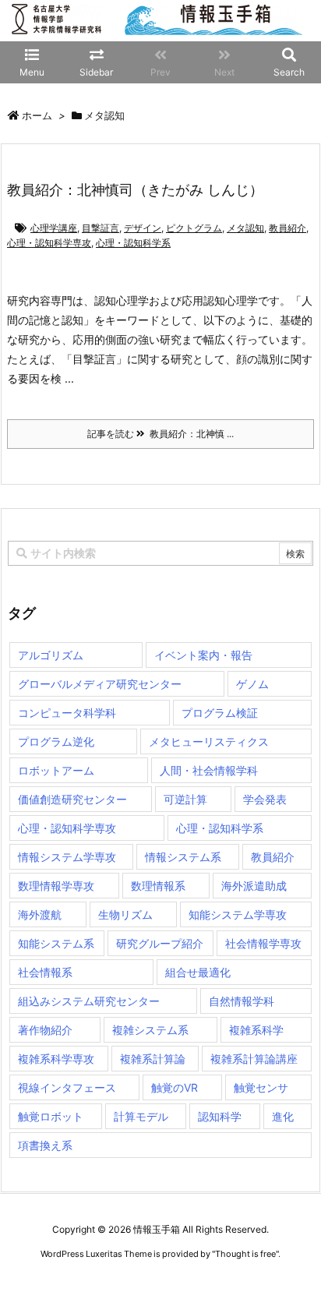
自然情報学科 (241, 1001)
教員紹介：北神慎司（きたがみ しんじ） (135, 190)
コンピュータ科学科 (67, 712)
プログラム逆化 (56, 741)
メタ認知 (245, 228)
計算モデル (141, 1116)
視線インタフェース (67, 1087)
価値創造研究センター (72, 799)
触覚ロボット (50, 1116)
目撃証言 (100, 228)
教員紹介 (287, 228)
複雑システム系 (150, 1029)
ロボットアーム (56, 770)
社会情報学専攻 (263, 943)
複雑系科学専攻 (56, 1058)
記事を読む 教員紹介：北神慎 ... (160, 433)
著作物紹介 (45, 1029)
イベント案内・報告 (203, 655)
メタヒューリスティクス (209, 741)
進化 (283, 1116)
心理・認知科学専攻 (49, 243)
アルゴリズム (50, 655)
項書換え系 (45, 1145)
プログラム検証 (220, 712)
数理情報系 (158, 885)
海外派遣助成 (254, 885)
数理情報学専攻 (56, 885)
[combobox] (160, 553)
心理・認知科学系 (133, 243)
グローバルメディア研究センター (100, 683)
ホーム (37, 115)
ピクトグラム (194, 228)
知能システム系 (56, 943)
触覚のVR (174, 1087)
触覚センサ (261, 1087)
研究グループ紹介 (159, 943)
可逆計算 (185, 799)
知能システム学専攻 (238, 914)
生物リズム (125, 914)
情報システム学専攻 (67, 856)
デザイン (142, 228)
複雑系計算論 (152, 1058)
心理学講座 (53, 228)
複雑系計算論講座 (254, 1058)
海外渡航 (40, 914)
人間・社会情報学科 (209, 770)
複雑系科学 (256, 1029)
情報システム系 (183, 856)
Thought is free (245, 1253)
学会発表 (265, 799)
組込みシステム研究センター (89, 1001)
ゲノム (252, 683)
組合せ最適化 (198, 972)
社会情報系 (45, 972)
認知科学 (220, 1116)
